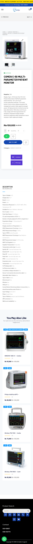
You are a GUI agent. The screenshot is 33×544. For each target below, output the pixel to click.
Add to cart (13, 142)
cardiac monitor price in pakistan (15, 329)
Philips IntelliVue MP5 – (12, 394)
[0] (29, 10)
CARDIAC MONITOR (13, 32)
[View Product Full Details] (16, 341)
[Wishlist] (13, 136)
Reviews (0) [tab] (7, 189)
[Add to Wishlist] (5, 131)
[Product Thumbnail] (22, 40)
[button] (7, 136)
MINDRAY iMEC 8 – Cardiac (13, 356)
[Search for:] (16, 511)
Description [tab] (8, 187)
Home (4, 32)
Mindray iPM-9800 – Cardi (12, 472)
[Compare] (26, 142)
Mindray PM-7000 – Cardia (13, 433)
